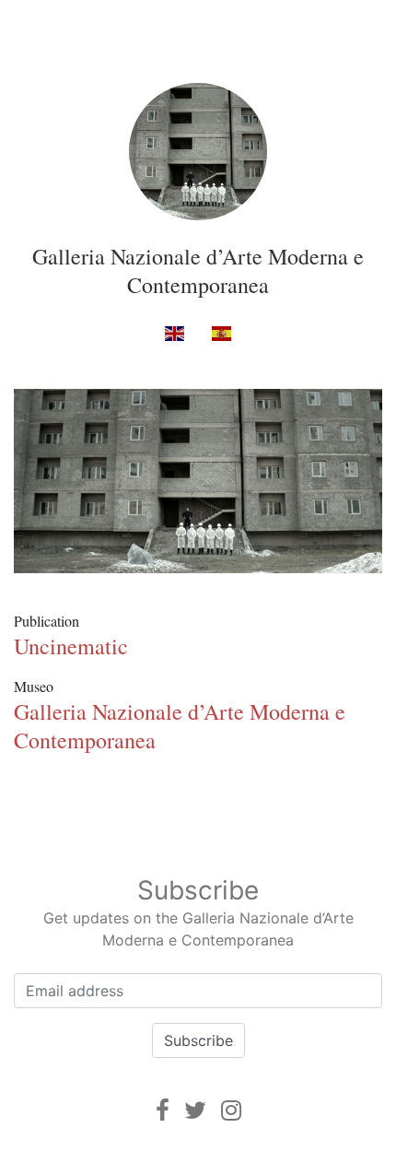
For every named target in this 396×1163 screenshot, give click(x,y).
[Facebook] (162, 1110)
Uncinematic (71, 646)
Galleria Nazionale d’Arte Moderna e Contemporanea (198, 270)
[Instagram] (231, 1110)
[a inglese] (174, 333)
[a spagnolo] (221, 333)
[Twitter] (195, 1110)
